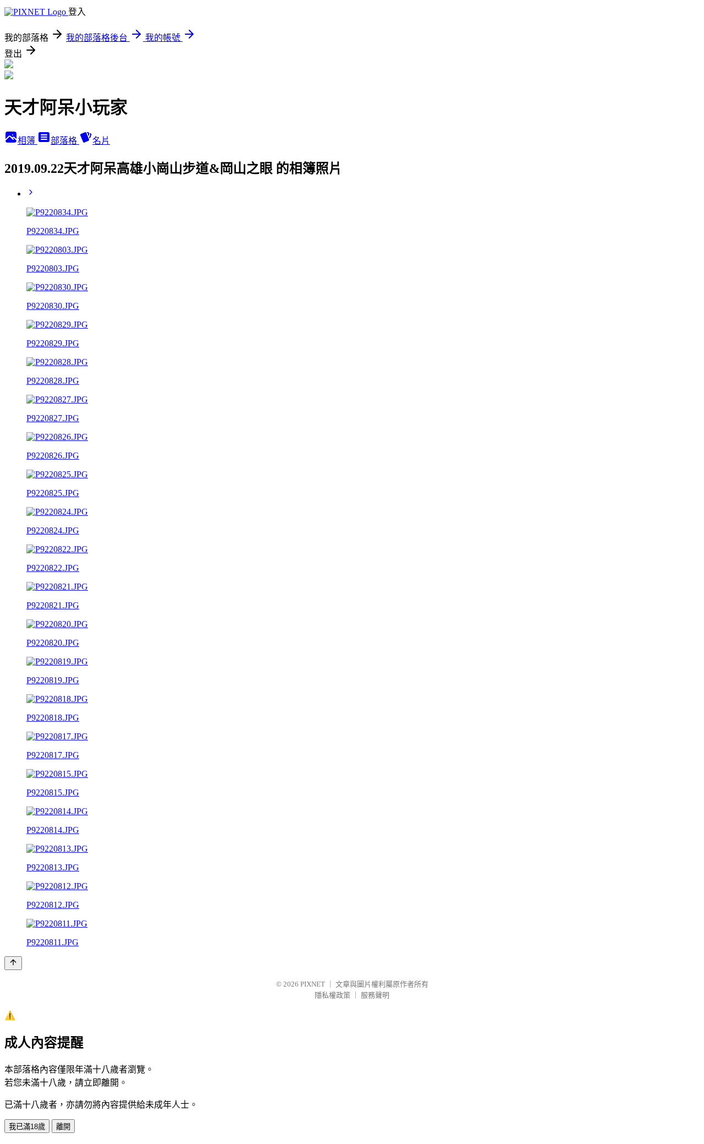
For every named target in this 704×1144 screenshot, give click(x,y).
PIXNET (312, 984)
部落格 (65, 140)
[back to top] (13, 963)
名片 (101, 140)
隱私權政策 (332, 995)
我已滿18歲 (27, 1127)
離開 (63, 1127)
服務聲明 (375, 995)
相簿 (27, 140)
